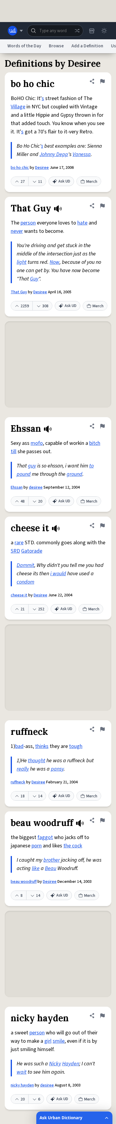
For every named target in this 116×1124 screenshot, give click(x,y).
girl (47, 1041)
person (28, 223)
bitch (94, 443)
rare (19, 542)
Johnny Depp (54, 154)
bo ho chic (20, 168)
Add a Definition (87, 46)
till (13, 451)
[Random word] (77, 30)
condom (25, 582)
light (21, 262)
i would (58, 573)
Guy (34, 279)
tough (75, 746)
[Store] (92, 31)
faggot (45, 837)
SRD (15, 551)
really (23, 769)
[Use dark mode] (104, 31)
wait (21, 1072)
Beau (50, 868)
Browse (56, 46)
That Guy (19, 292)
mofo (37, 443)
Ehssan (17, 487)
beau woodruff (24, 882)
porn (37, 845)
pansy (57, 769)
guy (32, 466)
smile (59, 1041)
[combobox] (55, 31)
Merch (91, 182)
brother (51, 860)
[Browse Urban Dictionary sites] (15, 31)
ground (74, 474)
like (36, 868)
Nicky (55, 1063)
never (17, 231)
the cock (72, 845)
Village (18, 106)
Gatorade (31, 551)
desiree (36, 487)
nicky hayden (22, 1085)
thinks (41, 746)
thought (36, 760)
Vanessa (82, 154)
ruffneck (18, 782)
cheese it (19, 595)
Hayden (70, 1063)
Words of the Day (24, 46)
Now (54, 262)
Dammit (25, 565)
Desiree (42, 168)
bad (19, 746)
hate (82, 223)
